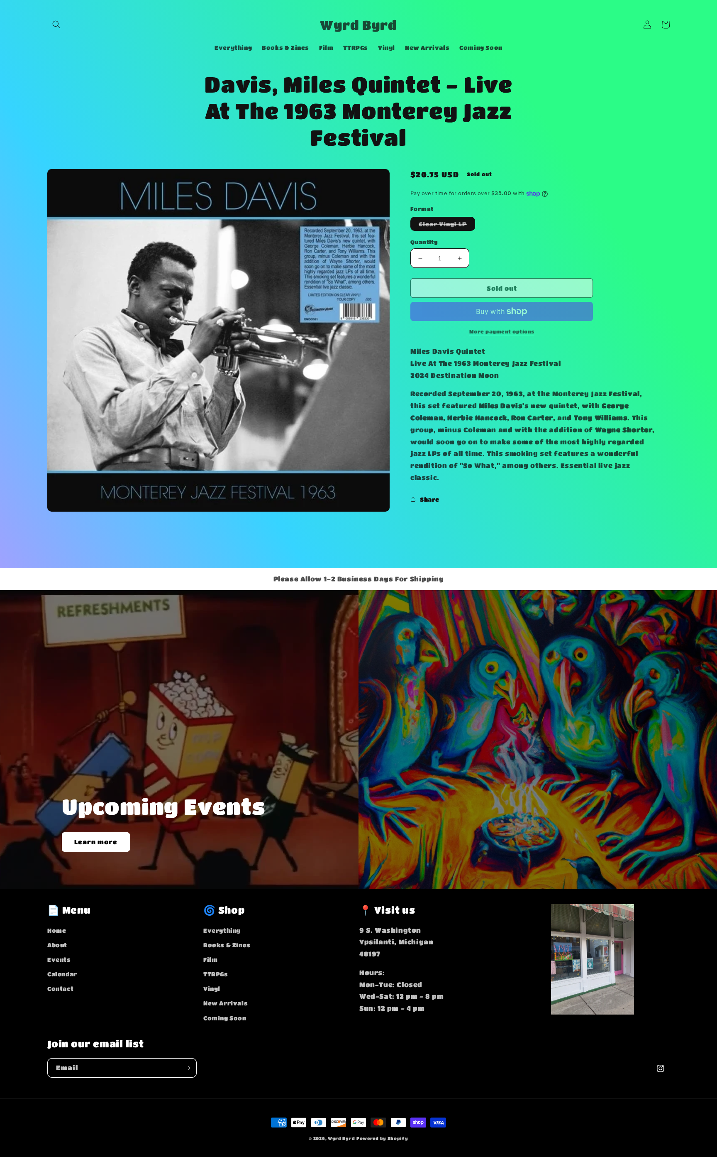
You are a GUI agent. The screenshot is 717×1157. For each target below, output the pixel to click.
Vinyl (211, 988)
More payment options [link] (501, 331)
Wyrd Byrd (341, 1138)
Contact (60, 988)
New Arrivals (225, 1003)
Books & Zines (227, 944)
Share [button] (429, 499)
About (57, 944)
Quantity (424, 242)
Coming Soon (224, 1018)
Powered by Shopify (382, 1138)
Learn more (95, 842)
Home (56, 930)
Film (210, 959)
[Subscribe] (187, 1068)
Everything (222, 930)
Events (59, 959)
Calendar (62, 974)
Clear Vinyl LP (447, 225)
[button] (56, 24)
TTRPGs (215, 974)
